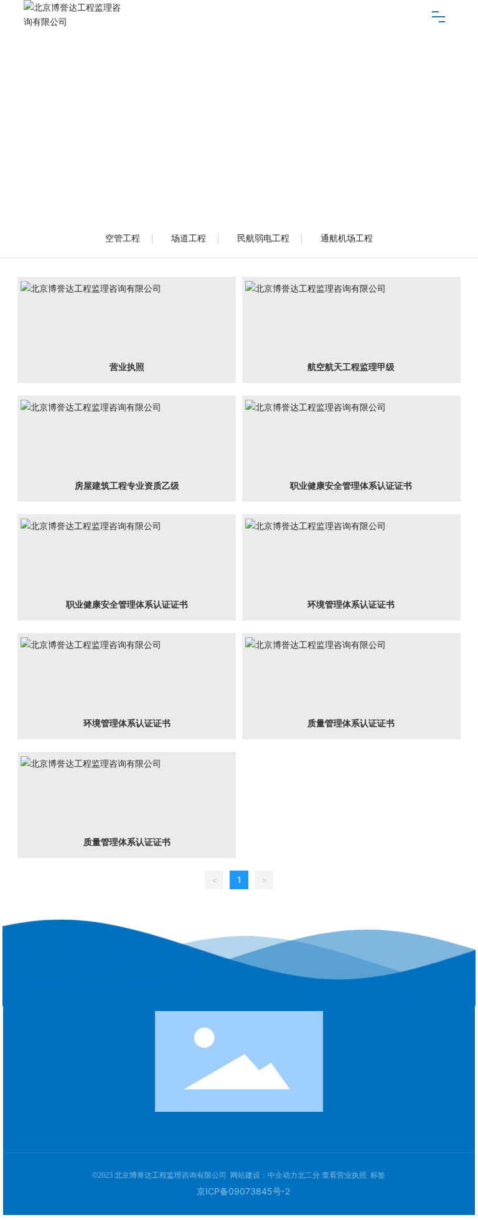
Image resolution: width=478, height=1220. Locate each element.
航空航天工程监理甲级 (351, 367)
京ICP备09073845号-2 (243, 1191)
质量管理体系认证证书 (351, 723)
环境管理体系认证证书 (351, 604)
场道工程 (188, 238)
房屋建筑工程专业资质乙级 (127, 486)
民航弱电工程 (263, 238)
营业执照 (127, 367)
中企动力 (283, 1175)
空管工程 (122, 238)
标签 (377, 1175)
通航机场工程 (347, 238)
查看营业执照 (344, 1175)
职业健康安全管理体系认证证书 (351, 486)
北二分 (309, 1175)
